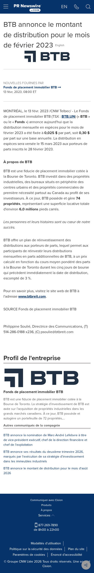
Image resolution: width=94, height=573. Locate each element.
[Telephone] (76, 7)
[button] (47, 56)
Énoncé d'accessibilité (66, 554)
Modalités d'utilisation (46, 543)
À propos (46, 510)
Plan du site (76, 549)
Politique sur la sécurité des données (36, 549)
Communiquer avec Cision (46, 500)
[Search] (88, 7)
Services (44, 515)
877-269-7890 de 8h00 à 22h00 (46, 527)
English (59, 45)
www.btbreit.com (32, 296)
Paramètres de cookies (29, 554)
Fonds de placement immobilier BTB (33, 391)
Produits (46, 505)
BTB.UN (68, 116)
